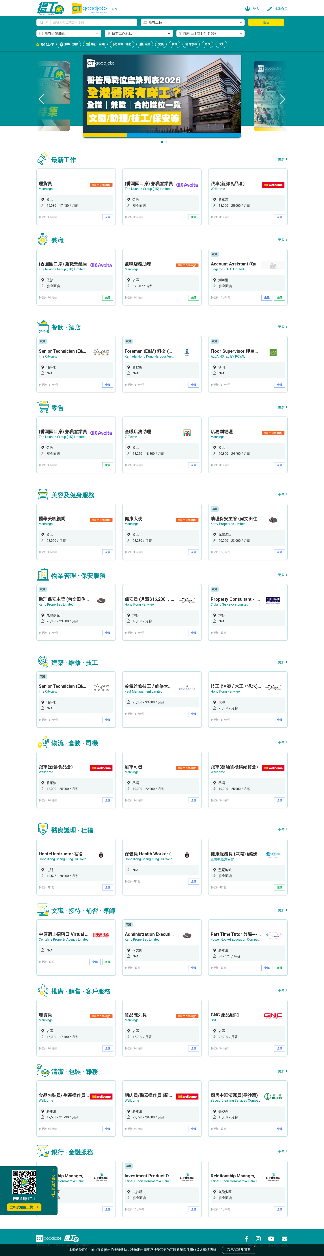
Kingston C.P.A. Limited (227, 269)
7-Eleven (131, 437)
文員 (161, 44)
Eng (114, 8)
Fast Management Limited (143, 691)
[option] (76, 197)
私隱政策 (176, 1250)
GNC (214, 1020)
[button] (43, 22)
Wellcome (218, 189)
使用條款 (193, 1250)
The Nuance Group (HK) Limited (148, 189)
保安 (221, 44)
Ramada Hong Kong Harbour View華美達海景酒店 (161, 356)
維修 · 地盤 (124, 44)
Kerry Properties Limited (228, 524)
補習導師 (191, 44)
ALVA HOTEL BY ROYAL (228, 356)
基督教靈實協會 (222, 859)
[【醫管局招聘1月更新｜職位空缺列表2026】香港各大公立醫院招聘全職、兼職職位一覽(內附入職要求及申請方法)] (162, 96)
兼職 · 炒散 (71, 44)
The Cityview (48, 356)
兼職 (193, 217)
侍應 (147, 44)
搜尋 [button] (266, 22)
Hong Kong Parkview (140, 604)
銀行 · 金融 (97, 44)
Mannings (46, 189)
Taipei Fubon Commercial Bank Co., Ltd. (67, 1181)
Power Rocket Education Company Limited (241, 940)
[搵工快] (71, 1238)
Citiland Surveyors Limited (229, 604)
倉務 (174, 44)
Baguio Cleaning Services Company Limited (242, 1101)
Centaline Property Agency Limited (64, 940)
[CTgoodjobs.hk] (48, 1238)
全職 (107, 217)
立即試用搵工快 (21, 1207)
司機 (207, 44)
